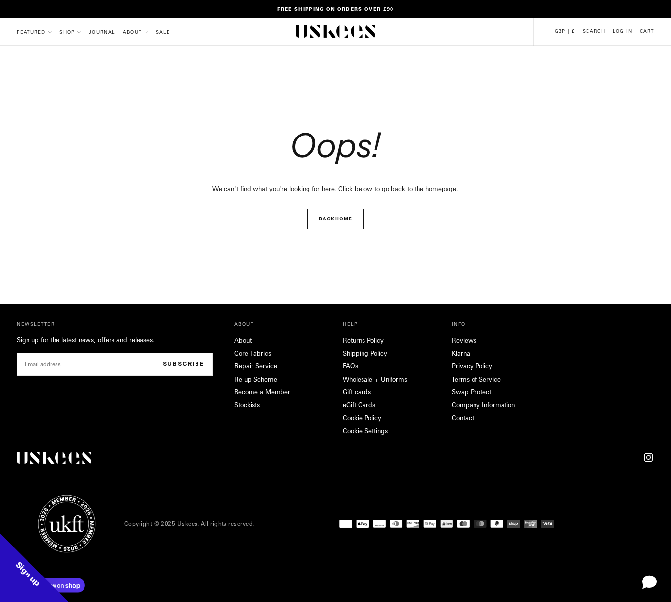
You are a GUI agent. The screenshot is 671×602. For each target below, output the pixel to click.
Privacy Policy (472, 366)
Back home (335, 218)
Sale (163, 32)
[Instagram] (648, 457)
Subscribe (184, 363)
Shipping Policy (365, 353)
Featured (31, 32)
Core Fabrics (252, 353)
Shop (67, 32)
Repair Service (255, 366)
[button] (565, 31)
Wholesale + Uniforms (375, 379)
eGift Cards (359, 405)
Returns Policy (363, 340)
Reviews (464, 340)
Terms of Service (476, 379)
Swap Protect (471, 392)
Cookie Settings (365, 431)
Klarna (461, 353)
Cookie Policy (362, 418)
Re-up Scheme (255, 379)
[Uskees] (54, 457)
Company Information (483, 405)
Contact (463, 418)
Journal (102, 32)
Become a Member (262, 392)
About (132, 32)
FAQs (350, 366)
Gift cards (357, 392)
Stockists (247, 405)
